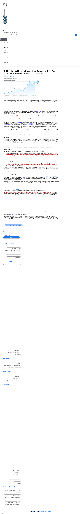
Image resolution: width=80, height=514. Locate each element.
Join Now (36, 511)
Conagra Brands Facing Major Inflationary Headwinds (14, 225)
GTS (34, 222)
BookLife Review (17, 473)
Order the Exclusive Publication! (13, 254)
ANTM (15, 222)
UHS (48, 222)
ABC (12, 222)
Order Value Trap (17, 378)
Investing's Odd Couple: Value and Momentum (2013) (13, 498)
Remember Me (7, 235)
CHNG (20, 222)
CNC (24, 222)
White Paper (18, 354)
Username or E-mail (6, 227)
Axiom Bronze (17, 481)
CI (22, 222)
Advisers (5, 59)
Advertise (43, 509)
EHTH (31, 222)
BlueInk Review (17, 475)
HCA (36, 222)
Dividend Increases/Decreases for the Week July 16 (13, 224)
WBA (53, 222)
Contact (30, 511)
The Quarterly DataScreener (14, 367)
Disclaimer (39, 509)
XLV (55, 222)
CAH (18, 222)
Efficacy (19, 348)
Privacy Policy (41, 511)
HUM (38, 222)
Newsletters (6, 47)
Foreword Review (17, 477)
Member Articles (7, 222)
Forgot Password (5, 239)
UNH (51, 222)
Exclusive (6, 52)
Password (5, 231)
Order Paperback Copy (16, 471)
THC (46, 222)
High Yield (6, 50)
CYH (29, 222)
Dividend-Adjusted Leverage (14, 352)
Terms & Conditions (48, 511)
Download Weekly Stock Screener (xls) (12, 365)
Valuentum (4, 30)
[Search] (76, 35)
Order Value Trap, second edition (13, 380)
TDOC (43, 222)
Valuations (6, 62)
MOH (41, 222)
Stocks (5, 54)
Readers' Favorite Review (15, 479)
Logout (33, 511)
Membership (6, 42)
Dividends (6, 57)
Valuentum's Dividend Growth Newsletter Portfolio (14, 247)
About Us (6, 64)
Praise (19, 483)
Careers (47, 509)
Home (5, 45)
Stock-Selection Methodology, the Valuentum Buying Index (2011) (13, 501)
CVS (26, 222)
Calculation (18, 350)
